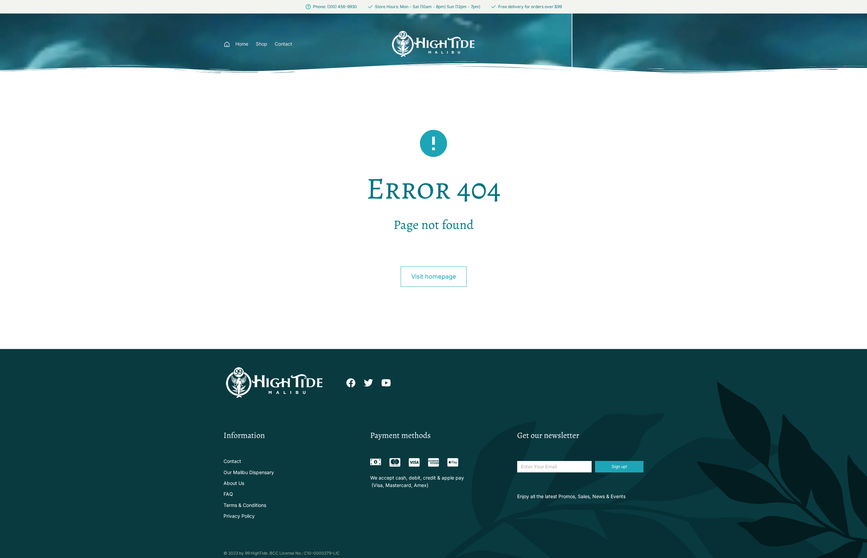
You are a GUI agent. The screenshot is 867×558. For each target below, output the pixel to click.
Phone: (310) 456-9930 (335, 6)
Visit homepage (433, 276)
